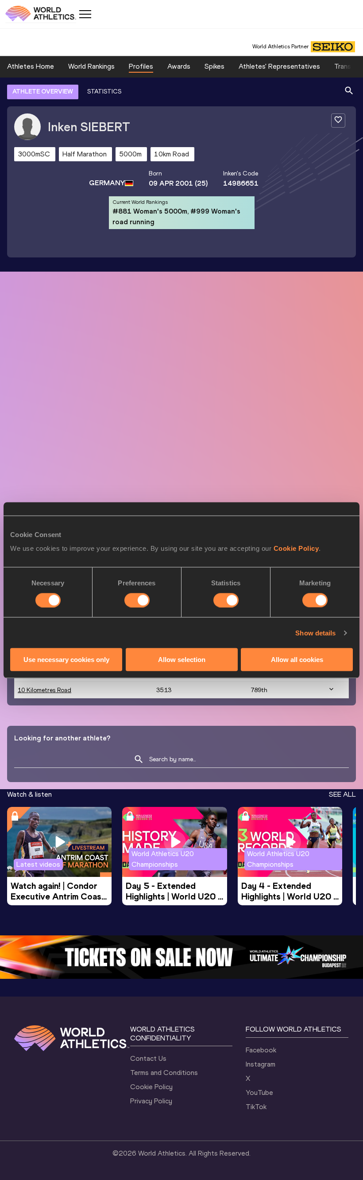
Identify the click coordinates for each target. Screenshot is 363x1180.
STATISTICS (104, 91)
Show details (315, 632)
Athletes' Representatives (279, 66)
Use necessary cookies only (66, 659)
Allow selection (181, 659)
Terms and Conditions (164, 1072)
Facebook (261, 1050)
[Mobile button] (85, 14)
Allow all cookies (297, 659)
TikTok (256, 1106)
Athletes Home (30, 66)
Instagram (260, 1064)
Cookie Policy (296, 548)
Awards (178, 66)
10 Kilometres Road (44, 690)
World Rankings (91, 66)
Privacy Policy (151, 1101)
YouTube (259, 1092)
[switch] (137, 600)
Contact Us (148, 1058)
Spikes (214, 66)
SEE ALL (342, 794)
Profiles (141, 66)
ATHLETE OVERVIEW (42, 91)
